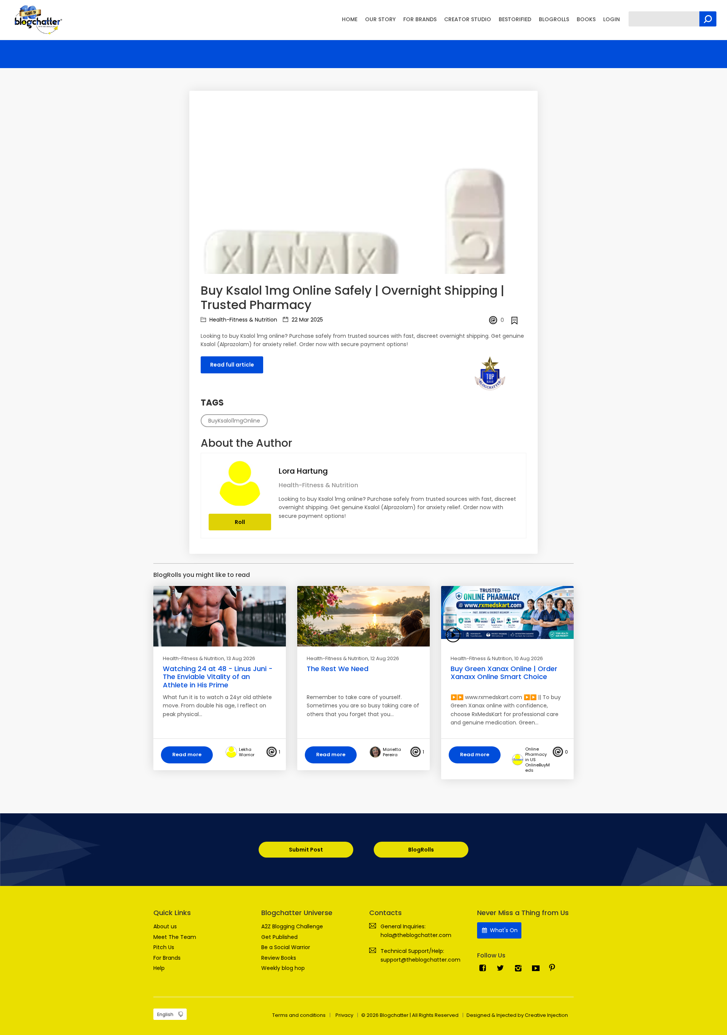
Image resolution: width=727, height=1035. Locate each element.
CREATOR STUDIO (467, 19)
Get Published (279, 937)
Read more (186, 754)
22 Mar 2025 (306, 319)
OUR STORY (380, 19)
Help (159, 968)
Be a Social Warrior (285, 947)
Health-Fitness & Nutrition (242, 319)
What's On (503, 930)
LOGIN (611, 19)
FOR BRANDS (420, 19)
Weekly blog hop (283, 968)
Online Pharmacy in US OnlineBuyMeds (537, 759)
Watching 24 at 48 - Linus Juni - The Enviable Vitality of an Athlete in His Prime (218, 677)
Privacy (344, 1015)
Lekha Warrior (246, 752)
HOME (349, 19)
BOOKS (586, 19)
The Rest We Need (337, 668)
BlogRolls (421, 849)
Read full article (232, 364)
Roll (240, 522)
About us (165, 926)
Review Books (278, 958)
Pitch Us (163, 947)
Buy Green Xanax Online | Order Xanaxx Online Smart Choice (504, 673)
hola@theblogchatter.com (416, 935)
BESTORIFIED (515, 19)
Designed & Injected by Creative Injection (517, 1015)
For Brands (167, 958)
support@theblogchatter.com (420, 960)
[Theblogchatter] (37, 19)
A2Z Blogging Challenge (292, 926)
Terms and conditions (299, 1015)
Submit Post (306, 849)
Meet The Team (174, 937)
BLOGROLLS (554, 19)
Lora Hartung (303, 471)
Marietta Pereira (392, 752)
